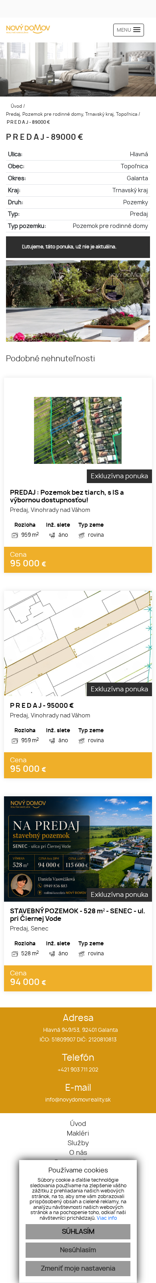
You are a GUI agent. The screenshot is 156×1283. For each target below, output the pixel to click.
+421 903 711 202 (78, 1070)
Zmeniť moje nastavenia (78, 1268)
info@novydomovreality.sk (78, 1100)
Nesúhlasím (78, 1250)
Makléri (78, 1133)
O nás (78, 1153)
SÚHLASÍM (78, 1232)
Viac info (107, 1218)
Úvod (16, 106)
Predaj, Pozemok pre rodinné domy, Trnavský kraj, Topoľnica (72, 114)
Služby (78, 1143)
